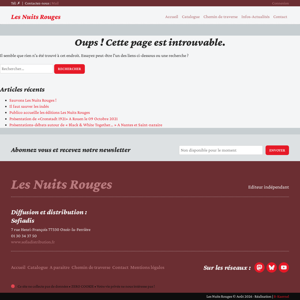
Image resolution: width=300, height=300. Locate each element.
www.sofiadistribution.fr (33, 241)
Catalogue (191, 16)
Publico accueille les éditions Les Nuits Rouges (49, 112)
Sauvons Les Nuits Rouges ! (32, 100)
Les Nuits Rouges (36, 16)
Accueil (171, 16)
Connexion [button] (280, 3)
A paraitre (60, 267)
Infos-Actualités (255, 16)
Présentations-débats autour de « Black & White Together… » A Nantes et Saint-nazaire (85, 124)
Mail (55, 3)
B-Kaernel (281, 296)
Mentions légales (147, 267)
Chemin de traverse (220, 16)
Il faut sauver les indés (29, 106)
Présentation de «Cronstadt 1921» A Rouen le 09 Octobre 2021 (63, 118)
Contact (280, 16)
